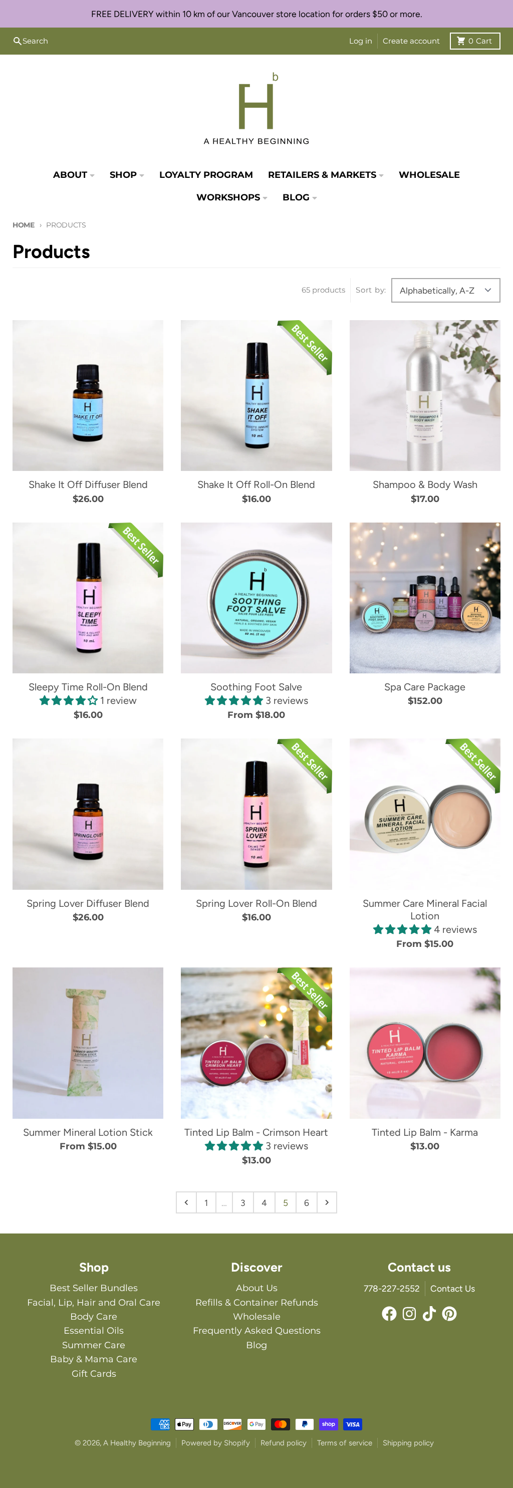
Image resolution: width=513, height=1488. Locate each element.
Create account (411, 41)
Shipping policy (408, 1442)
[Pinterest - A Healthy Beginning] (449, 1313)
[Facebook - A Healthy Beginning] (389, 1313)
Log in (360, 41)
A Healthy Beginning (137, 1442)
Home (24, 225)
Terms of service (344, 1442)
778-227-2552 (392, 1288)
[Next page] (327, 1202)
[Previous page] (186, 1202)
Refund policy (284, 1442)
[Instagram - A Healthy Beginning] (409, 1313)
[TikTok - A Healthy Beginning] (429, 1313)
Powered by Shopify (215, 1442)
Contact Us (452, 1288)
